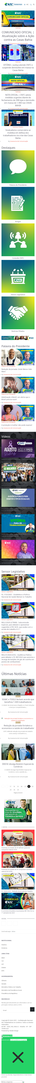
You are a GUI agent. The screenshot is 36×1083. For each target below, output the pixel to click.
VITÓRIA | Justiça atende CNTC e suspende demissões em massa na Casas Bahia (18, 68)
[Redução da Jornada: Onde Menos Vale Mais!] (18, 357)
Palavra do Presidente (18, 185)
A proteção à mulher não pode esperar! (16, 425)
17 (10, 786)
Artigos (18, 221)
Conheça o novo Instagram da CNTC (12, 560)
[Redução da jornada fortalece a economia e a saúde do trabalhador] (18, 719)
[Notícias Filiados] (18, 313)
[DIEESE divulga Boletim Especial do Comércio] (18, 751)
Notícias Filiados (18, 127)
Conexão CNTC (18, 258)
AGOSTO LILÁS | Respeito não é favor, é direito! (16, 459)
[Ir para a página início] (3, 786)
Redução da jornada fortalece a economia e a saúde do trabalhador (18, 726)
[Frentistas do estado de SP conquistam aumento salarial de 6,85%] (18, 859)
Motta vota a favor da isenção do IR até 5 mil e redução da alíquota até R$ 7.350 (16, 535)
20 (21, 786)
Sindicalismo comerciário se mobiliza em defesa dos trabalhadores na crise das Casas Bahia (18, 134)
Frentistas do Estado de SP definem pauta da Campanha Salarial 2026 (15, 849)
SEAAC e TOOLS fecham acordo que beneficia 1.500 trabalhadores (18, 700)
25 (14, 790)
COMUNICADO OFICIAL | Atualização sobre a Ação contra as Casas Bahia (18, 36)
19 (17, 786)
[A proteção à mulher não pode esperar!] (18, 413)
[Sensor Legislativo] (18, 276)
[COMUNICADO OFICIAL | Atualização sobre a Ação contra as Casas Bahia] (18, 18)
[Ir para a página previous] (6, 786)
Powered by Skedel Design (9, 1031)
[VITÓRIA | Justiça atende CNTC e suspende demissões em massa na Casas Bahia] (18, 52)
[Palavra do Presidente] (18, 166)
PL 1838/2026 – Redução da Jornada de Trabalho (17, 891)
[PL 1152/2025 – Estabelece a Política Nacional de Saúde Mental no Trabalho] (18, 582)
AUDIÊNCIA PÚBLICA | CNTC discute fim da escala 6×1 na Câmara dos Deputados (17, 509)
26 (18, 790)
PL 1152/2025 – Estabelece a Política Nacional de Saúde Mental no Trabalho (16, 595)
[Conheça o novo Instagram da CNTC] (18, 549)
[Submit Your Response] (23, 1082)
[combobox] (34, 4)
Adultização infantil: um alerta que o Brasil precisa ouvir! (15, 398)
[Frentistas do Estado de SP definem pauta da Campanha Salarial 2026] (18, 838)
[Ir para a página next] (21, 789)
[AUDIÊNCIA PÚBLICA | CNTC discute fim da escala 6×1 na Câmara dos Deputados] (18, 497)
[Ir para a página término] (25, 789)
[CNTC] (13, 4)
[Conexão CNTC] (18, 240)
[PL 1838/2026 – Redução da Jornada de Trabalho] (18, 881)
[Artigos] (18, 203)
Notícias (18, 28)
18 (14, 786)
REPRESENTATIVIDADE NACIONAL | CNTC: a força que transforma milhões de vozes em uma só (17, 484)
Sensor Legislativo (18, 294)
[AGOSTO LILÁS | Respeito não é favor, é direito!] (18, 448)
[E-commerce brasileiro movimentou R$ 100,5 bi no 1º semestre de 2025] (18, 901)
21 (25, 786)
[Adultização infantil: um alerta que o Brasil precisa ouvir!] (18, 385)
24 (10, 790)
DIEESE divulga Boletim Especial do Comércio (18, 765)
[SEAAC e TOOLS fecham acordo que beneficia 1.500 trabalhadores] (18, 687)
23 (32, 786)
